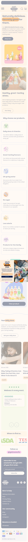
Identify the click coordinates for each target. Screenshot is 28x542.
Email (2, 272)
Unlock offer (7, 276)
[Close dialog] (27, 260)
